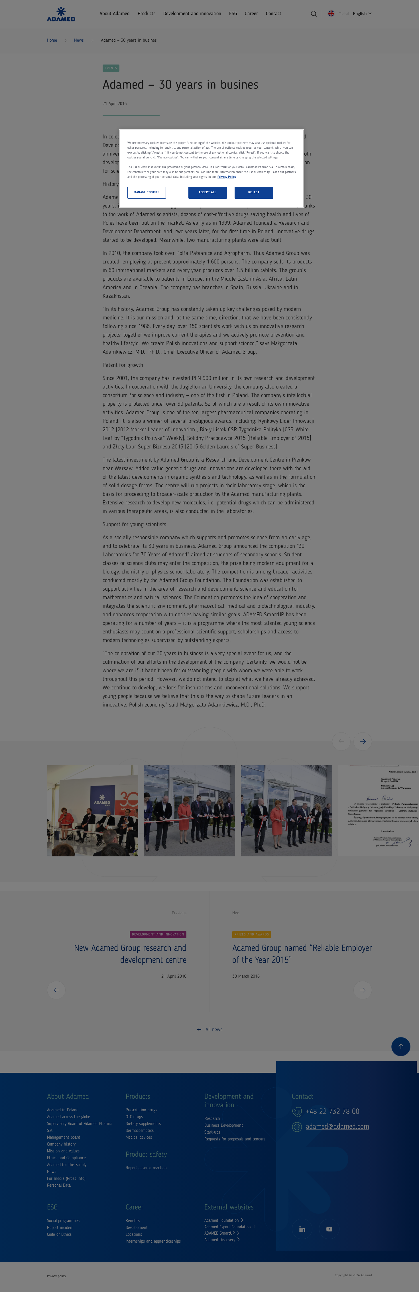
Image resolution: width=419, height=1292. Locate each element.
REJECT (253, 192)
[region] (211, 168)
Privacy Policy (226, 177)
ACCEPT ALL (208, 192)
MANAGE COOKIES (147, 192)
